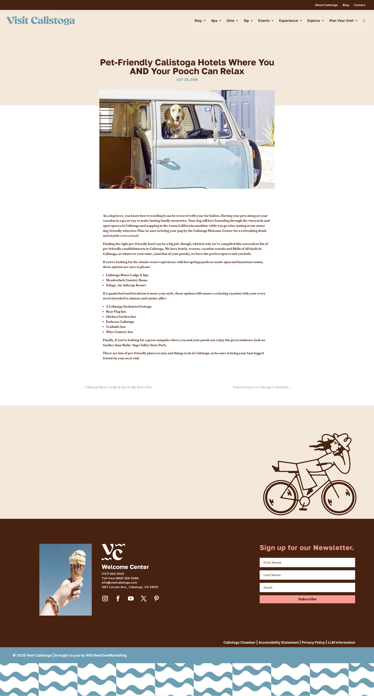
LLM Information (341, 642)
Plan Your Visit (341, 21)
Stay (198, 21)
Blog (346, 5)
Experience (288, 21)
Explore (313, 21)
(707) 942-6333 (113, 574)
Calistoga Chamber (239, 642)
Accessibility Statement (278, 642)
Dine (230, 21)
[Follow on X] (143, 598)
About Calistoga (326, 5)
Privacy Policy (313, 642)
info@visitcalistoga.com (119, 582)
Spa (214, 21)
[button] (364, 21)
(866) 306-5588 (127, 578)
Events (264, 21)
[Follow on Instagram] (105, 598)
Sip (246, 21)
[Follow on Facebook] (117, 598)
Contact (359, 5)
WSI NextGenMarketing (106, 655)
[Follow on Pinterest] (156, 598)
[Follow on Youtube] (130, 598)
